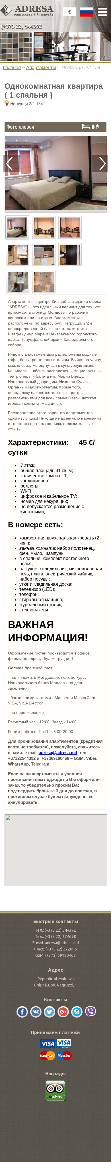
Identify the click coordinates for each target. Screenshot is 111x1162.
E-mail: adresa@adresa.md (55, 943)
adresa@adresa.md (58, 752)
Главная (12, 67)
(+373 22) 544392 (21, 26)
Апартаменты (41, 67)
